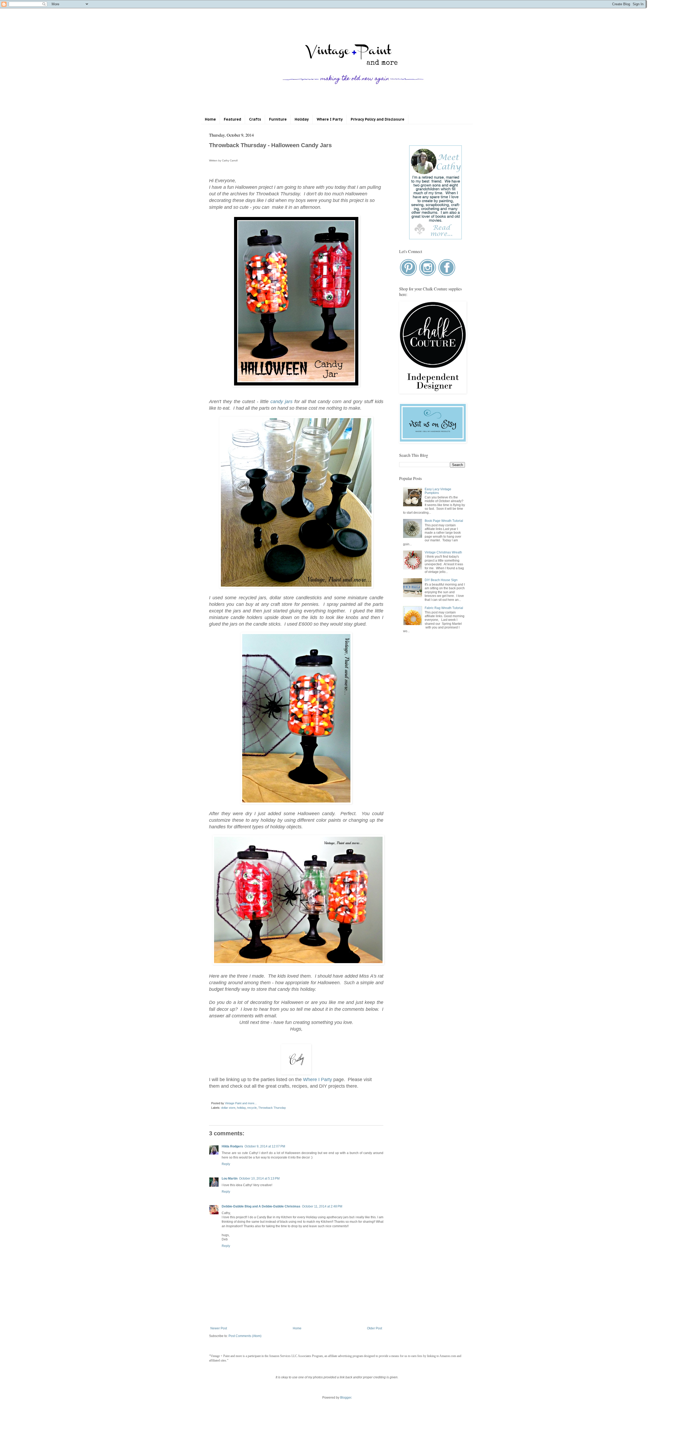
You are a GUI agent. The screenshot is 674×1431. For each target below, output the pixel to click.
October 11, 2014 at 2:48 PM (322, 1206)
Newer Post (218, 1328)
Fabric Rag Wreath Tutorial (444, 608)
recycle (252, 1107)
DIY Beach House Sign (441, 580)
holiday (241, 1107)
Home (210, 119)
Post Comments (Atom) (245, 1336)
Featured (232, 119)
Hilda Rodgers (232, 1146)
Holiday (302, 119)
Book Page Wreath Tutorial (444, 521)
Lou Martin (229, 1178)
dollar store (228, 1107)
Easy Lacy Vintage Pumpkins (438, 491)
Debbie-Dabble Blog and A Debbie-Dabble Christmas (261, 1206)
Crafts (255, 119)
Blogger (345, 1397)
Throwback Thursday (272, 1107)
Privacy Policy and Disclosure (377, 119)
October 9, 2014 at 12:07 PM (265, 1146)
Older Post (374, 1328)
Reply (226, 1164)
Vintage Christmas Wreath (443, 552)
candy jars (281, 401)
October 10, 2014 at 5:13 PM (259, 1178)
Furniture (278, 119)
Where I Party (330, 119)
